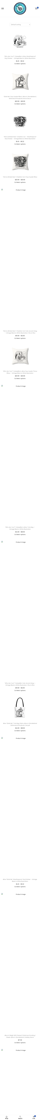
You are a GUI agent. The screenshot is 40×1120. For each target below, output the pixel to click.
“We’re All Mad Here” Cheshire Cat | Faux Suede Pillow (20, 177)
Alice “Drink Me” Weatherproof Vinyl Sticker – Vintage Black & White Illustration (20, 880)
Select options (20, 64)
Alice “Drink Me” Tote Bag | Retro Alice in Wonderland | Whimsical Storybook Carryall (20, 724)
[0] (36, 8)
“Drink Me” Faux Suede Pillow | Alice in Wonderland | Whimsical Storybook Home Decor (20, 97)
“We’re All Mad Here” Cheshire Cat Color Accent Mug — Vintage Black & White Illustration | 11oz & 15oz (20, 332)
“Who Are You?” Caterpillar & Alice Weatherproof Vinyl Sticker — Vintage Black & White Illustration (20, 57)
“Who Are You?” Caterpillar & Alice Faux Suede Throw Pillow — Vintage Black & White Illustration (20, 372)
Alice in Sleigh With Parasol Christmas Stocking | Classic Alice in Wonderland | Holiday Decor (20, 1036)
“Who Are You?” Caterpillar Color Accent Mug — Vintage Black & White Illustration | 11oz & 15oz (20, 684)
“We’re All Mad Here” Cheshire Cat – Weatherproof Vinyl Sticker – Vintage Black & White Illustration (20, 138)
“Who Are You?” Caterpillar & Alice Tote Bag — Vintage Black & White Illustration (20, 528)
